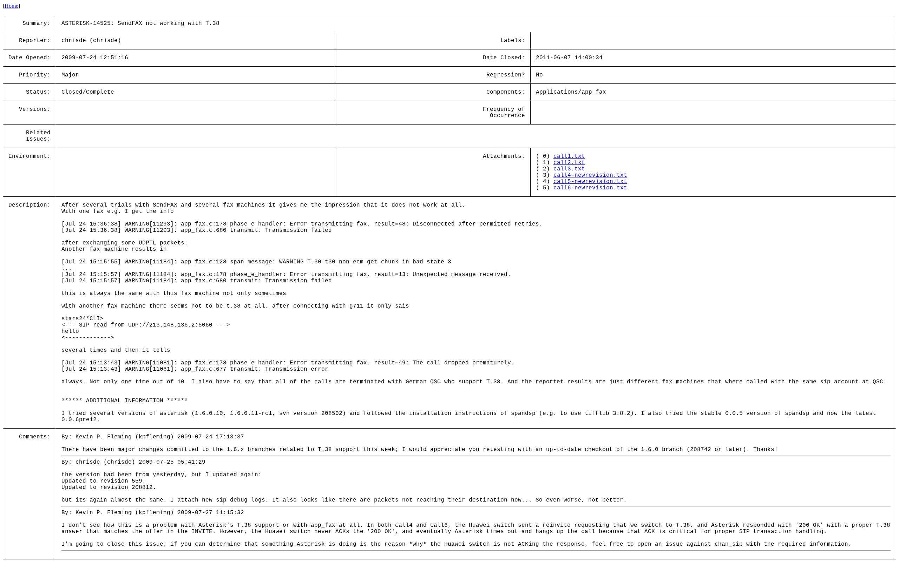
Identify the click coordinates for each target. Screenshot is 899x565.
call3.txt (569, 169)
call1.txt (569, 156)
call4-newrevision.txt (590, 175)
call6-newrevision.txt (590, 188)
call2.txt (569, 163)
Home (11, 6)
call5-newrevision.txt (590, 182)
